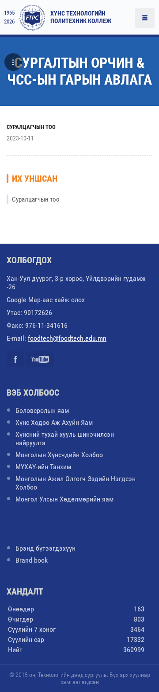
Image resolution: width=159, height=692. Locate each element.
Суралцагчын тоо (31, 127)
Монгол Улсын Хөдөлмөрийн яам (64, 499)
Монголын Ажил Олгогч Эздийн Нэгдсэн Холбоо (75, 482)
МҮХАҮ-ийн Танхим (43, 467)
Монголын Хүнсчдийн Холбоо (59, 455)
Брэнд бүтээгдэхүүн (45, 548)
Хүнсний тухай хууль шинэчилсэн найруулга (64, 438)
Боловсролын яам (42, 410)
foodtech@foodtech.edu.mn (67, 338)
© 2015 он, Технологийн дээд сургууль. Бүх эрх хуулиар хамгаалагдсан (79, 678)
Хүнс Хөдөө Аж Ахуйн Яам (54, 422)
